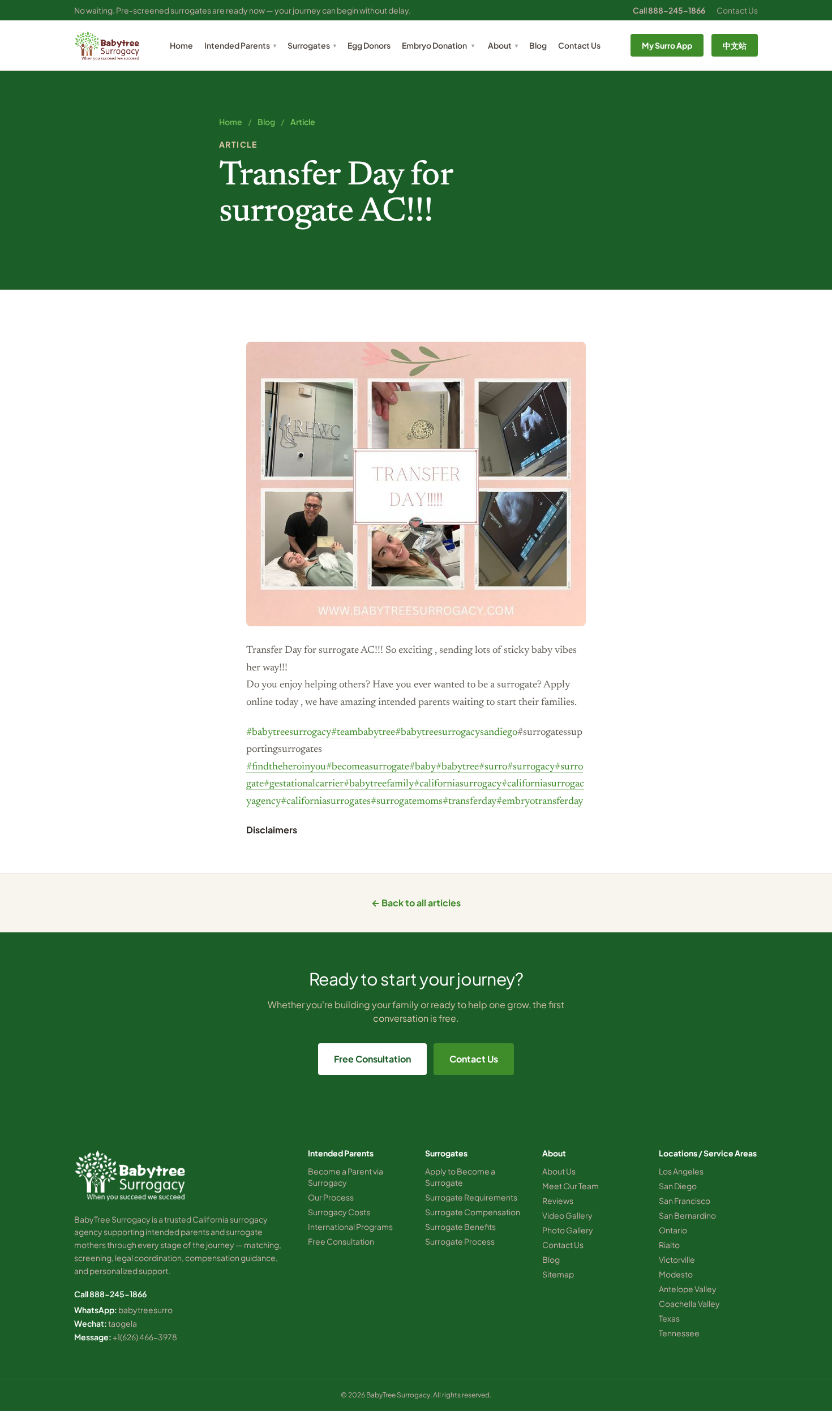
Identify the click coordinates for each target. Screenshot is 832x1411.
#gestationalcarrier (304, 784)
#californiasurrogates (326, 802)
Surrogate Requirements (471, 1197)
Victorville (677, 1259)
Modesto (676, 1274)
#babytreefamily (379, 784)
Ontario (673, 1230)
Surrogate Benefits (460, 1226)
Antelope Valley (688, 1289)
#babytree (457, 767)
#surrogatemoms (407, 802)
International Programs (350, 1226)
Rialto (669, 1245)
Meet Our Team (570, 1186)
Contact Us (737, 10)
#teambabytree (363, 733)
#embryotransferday (539, 802)
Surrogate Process (460, 1241)
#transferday (469, 802)
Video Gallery (567, 1215)
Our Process (331, 1197)
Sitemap (558, 1274)
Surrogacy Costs (339, 1212)
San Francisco (684, 1200)
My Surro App (667, 45)
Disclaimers (271, 830)
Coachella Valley (689, 1303)
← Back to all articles (416, 903)
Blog (538, 45)
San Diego (678, 1186)
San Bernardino (687, 1215)
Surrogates (312, 45)
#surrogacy (531, 767)
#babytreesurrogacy (288, 733)
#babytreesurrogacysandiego (456, 733)
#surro (493, 767)
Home (181, 45)
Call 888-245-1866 (669, 10)
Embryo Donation (434, 45)
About (503, 45)
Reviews (557, 1200)
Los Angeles (681, 1171)
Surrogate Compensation (472, 1212)
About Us (559, 1171)
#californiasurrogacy (457, 784)
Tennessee (679, 1333)
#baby (422, 767)
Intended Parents (240, 45)
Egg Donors (369, 45)
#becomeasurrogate (367, 767)
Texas (669, 1318)
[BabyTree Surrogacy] (107, 45)
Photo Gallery (567, 1230)
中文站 (735, 45)
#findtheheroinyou (286, 767)
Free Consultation (372, 1059)
